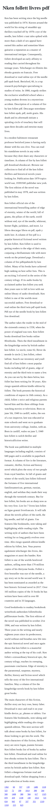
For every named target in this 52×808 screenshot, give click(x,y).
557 (20, 787)
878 (6, 798)
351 (34, 801)
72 (13, 791)
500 (6, 794)
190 (19, 791)
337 (27, 801)
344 (42, 791)
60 (14, 787)
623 (21, 805)
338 (29, 798)
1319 (42, 801)
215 (14, 805)
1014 (27, 791)
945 (13, 801)
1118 (44, 787)
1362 (7, 787)
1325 (44, 794)
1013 (37, 798)
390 (35, 791)
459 (13, 798)
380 (21, 794)
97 (20, 801)
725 (44, 798)
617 (36, 794)
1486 (36, 787)
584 (29, 794)
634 (6, 801)
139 (28, 787)
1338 (21, 798)
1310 (7, 805)
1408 (14, 794)
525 (6, 791)
